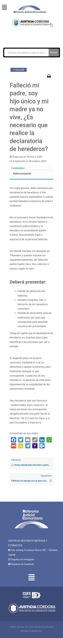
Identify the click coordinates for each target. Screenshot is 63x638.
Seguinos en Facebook (22, 564)
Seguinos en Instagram (22, 559)
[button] (6, 7)
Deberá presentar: (22, 173)
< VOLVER (18, 69)
